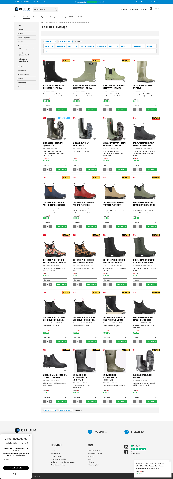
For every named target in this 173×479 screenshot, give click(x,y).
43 (150, 75)
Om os (53, 450)
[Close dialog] (30, 436)
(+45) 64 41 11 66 (100, 432)
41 (65, 75)
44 (154, 75)
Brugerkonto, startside (95, 453)
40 (60, 75)
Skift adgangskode (93, 465)
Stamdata (91, 456)
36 (45, 75)
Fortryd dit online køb (58, 465)
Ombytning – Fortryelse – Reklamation (63, 462)
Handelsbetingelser (57, 456)
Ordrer (90, 459)
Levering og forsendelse (58, 459)
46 (145, 79)
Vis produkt (55, 68)
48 (60, 136)
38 (50, 75)
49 (85, 136)
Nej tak (16, 474)
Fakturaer (91, 462)
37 (80, 73)
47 (150, 79)
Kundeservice (55, 453)
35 (135, 71)
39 (55, 75)
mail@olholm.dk (137, 432)
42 (145, 75)
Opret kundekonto (94, 450)
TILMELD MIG (16, 468)
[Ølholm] (25, 430)
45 (140, 79)
